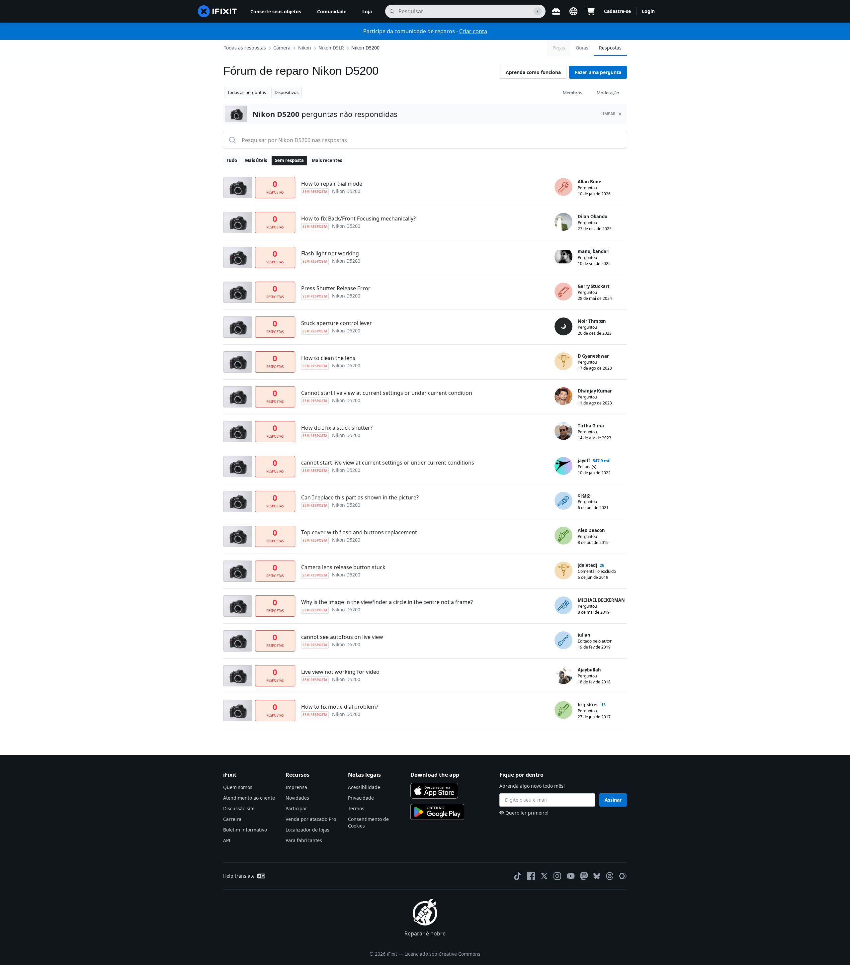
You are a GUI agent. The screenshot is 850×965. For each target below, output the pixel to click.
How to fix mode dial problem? (339, 706)
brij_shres (588, 705)
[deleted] (587, 565)
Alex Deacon (591, 530)
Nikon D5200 (365, 47)
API (226, 840)
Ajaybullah (589, 670)
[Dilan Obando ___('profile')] (563, 222)
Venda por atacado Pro (311, 819)
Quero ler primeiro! (527, 813)
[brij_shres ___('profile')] (563, 710)
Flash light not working (330, 253)
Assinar (613, 800)
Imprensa (296, 787)
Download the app (434, 774)
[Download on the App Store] (434, 791)
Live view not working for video (340, 671)
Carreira (232, 819)
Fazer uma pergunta (598, 72)
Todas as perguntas (246, 92)
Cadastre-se (617, 11)
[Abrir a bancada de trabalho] (556, 11)
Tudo (231, 160)
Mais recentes (327, 160)
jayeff (584, 461)
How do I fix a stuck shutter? (337, 427)
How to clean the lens (328, 358)
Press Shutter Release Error (336, 288)
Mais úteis (256, 160)
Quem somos (237, 787)
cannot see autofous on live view (342, 637)
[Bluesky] (596, 875)
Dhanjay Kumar (595, 391)
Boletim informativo (245, 830)
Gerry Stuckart (594, 286)
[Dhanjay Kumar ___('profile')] (563, 396)
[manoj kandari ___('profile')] (563, 257)
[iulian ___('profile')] (563, 640)
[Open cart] (590, 11)
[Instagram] (557, 876)
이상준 (584, 495)
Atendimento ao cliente (249, 798)
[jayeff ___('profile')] (563, 466)
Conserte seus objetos (275, 11)
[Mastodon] (584, 876)
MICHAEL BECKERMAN (601, 600)
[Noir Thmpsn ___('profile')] (563, 326)
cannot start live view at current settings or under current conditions (387, 462)
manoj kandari (594, 251)
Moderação (608, 93)
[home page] (217, 11)
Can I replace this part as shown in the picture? (360, 497)
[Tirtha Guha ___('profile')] (563, 431)
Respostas (610, 47)
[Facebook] (531, 876)
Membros (572, 93)
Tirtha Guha (591, 426)
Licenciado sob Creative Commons (442, 954)
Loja (367, 11)
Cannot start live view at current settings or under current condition (386, 392)
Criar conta (473, 31)
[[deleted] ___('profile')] (563, 570)
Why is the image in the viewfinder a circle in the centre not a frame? (387, 602)
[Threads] (610, 876)
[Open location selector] (573, 11)
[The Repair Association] (623, 876)
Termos (356, 808)
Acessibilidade (364, 787)
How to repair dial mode (331, 183)
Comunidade (331, 11)
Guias (582, 47)
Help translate (239, 876)
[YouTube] (571, 876)
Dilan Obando (592, 216)
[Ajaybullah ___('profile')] (563, 675)
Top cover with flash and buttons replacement (359, 532)
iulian (584, 635)
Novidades (297, 798)
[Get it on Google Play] (437, 812)
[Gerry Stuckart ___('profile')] (563, 292)
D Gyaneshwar (593, 356)
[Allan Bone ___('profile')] (563, 187)
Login (648, 11)
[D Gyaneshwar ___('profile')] (563, 361)
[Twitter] (544, 876)
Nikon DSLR (331, 47)
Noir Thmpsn (592, 321)
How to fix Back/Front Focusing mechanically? (358, 218)
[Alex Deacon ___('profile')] (563, 536)
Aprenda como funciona (533, 72)
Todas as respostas (245, 47)
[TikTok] (518, 876)
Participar (296, 808)
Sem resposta (289, 160)
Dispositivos (286, 92)
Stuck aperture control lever (336, 323)
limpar (608, 114)
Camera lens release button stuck (343, 567)
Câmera (282, 47)
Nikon (304, 47)
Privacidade (361, 798)
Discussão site (239, 808)
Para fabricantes (304, 840)
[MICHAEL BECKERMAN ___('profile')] (563, 605)
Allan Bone (589, 182)
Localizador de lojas (307, 830)
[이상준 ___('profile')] (563, 501)
